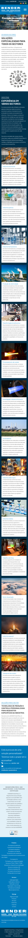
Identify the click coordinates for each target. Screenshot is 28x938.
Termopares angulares (14, 849)
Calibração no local (14, 884)
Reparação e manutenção (14, 885)
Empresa (14, 904)
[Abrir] (25, 9)
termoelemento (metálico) (14, 847)
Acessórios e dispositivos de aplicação (14, 865)
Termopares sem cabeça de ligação (14, 861)
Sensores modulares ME (14, 869)
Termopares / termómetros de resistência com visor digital (13, 856)
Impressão (8, 936)
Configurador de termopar (14, 873)
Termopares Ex (14, 859)
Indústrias (14, 902)
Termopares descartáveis (14, 871)
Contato (14, 906)
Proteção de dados (18, 936)
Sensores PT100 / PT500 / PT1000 (14, 863)
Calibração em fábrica (14, 882)
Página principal (14, 896)
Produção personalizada (14, 887)
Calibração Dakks (14, 880)
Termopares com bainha (14, 851)
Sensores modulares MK (14, 867)
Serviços (14, 900)
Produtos (14, 898)
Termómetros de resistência (14, 853)
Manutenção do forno (14, 889)
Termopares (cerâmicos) (14, 845)
